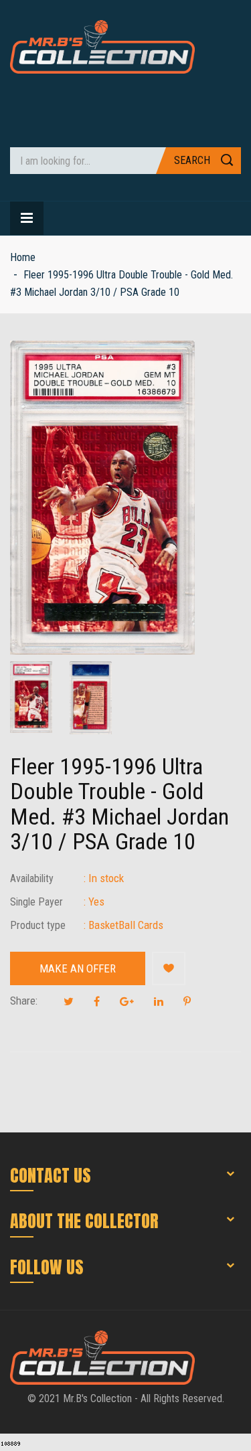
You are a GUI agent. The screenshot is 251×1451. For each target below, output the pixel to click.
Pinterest (187, 1001)
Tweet (69, 1001)
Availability (32, 878)
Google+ (127, 1001)
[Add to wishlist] (168, 968)
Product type (38, 925)
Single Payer (36, 901)
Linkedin (158, 1001)
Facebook (97, 1001)
